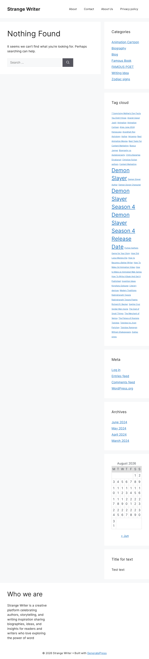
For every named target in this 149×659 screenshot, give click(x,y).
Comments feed (123, 382)
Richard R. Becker (120, 304)
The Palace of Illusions (128, 318)
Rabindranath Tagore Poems (125, 300)
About (73, 9)
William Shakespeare (121, 332)
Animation (121, 122)
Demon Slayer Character (129, 185)
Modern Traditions (128, 290)
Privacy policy (129, 9)
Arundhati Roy (128, 132)
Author (124, 136)
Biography (119, 48)
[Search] (68, 62)
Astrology (116, 136)
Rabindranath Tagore (121, 295)
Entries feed (120, 376)
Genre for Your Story (121, 253)
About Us (107, 9)
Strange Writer (23, 9)
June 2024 (119, 422)
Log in (116, 370)
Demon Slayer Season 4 (123, 199)
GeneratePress (97, 653)
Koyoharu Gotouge (120, 286)
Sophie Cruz (134, 304)
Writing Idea (120, 73)
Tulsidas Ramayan (128, 327)
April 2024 (119, 434)
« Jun (125, 536)
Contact (89, 9)
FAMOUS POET (123, 67)
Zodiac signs (121, 79)
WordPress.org (122, 388)
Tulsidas (115, 323)
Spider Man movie (120, 309)
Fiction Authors (131, 248)
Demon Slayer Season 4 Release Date (123, 231)
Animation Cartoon (125, 42)
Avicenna (132, 136)
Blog (115, 54)
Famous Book (121, 60)
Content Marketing (127, 164)
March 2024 (120, 441)
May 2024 (119, 428)
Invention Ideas (129, 281)
